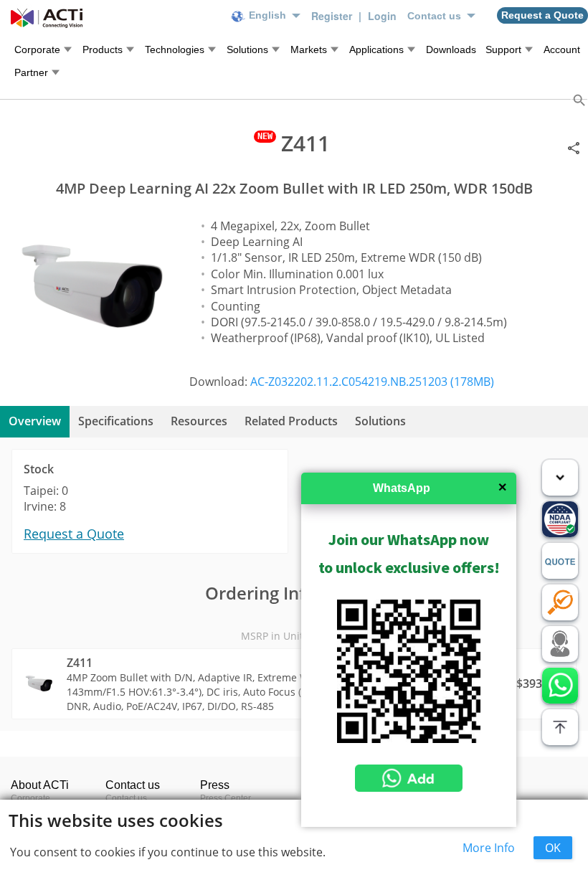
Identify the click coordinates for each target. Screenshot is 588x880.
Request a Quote (74, 533)
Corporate (30, 798)
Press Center (225, 798)
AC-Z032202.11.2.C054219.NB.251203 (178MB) (372, 381)
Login (382, 16)
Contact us (126, 798)
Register (333, 16)
